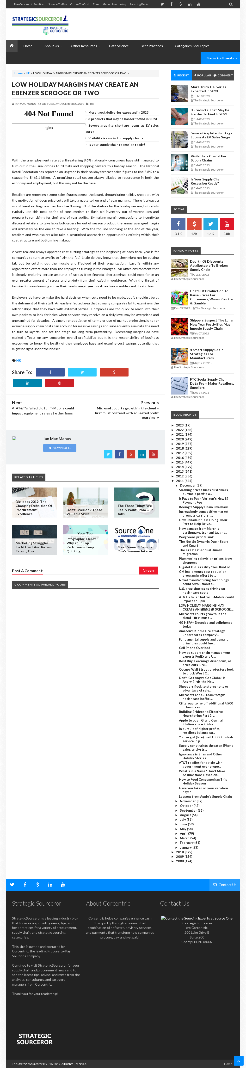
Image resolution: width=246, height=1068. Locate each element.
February (187, 843)
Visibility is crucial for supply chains (115, 138)
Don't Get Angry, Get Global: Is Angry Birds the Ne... (202, 680)
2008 (180, 861)
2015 (180, 462)
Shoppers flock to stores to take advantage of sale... (203, 688)
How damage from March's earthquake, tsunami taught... (203, 530)
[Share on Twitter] (82, 372)
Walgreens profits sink (196, 537)
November (188, 801)
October (187, 806)
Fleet (96, 4)
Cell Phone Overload (194, 648)
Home (18, 73)
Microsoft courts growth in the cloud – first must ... (202, 616)
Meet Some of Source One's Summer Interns (135, 549)
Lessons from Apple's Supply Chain (205, 796)
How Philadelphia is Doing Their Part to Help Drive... (203, 522)
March (185, 838)
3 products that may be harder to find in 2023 (122, 119)
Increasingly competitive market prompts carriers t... (203, 513)
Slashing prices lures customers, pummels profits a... (204, 492)
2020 (180, 439)
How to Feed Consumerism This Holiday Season (203, 781)
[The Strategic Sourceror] (40, 24)
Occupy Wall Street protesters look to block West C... (206, 671)
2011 (180, 481)
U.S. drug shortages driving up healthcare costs (202, 590)
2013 (180, 471)
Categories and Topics (192, 46)
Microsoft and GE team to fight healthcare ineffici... (202, 697)
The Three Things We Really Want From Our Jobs (135, 510)
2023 (180, 425)
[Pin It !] (59, 383)
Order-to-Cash (80, 4)
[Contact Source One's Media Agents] (197, 918)
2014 (180, 467)
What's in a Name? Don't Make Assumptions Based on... (202, 773)
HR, (92, 103)
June (184, 824)
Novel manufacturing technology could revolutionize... (204, 582)
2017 (180, 453)
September (189, 810)
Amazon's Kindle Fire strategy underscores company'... (202, 633)
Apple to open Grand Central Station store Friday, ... (201, 722)
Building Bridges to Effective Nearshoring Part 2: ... (201, 713)
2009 (180, 856)
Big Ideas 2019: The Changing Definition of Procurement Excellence (34, 508)
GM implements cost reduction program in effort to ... (202, 573)
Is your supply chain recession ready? (116, 145)
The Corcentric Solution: (29, 4)
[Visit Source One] (114, 372)
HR (28, 73)
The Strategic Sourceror (27, 1064)
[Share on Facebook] (50, 372)
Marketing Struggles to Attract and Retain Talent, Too (34, 547)
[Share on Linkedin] (27, 383)
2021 (180, 434)
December (188, 485)
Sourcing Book (138, 4)
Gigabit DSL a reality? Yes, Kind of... (205, 567)
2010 (180, 852)
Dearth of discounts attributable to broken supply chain (209, 265)
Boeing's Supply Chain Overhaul (203, 507)
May (183, 829)
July (183, 819)
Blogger (148, 570)
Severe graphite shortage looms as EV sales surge (211, 135)
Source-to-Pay (57, 4)
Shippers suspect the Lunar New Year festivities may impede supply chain (212, 324)
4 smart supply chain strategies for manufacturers (206, 354)
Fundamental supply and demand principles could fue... (203, 641)
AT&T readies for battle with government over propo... (200, 764)
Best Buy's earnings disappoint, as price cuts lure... (205, 663)
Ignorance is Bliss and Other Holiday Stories (200, 756)
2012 (180, 476)
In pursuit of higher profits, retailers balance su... (199, 731)
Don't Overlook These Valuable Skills (84, 512)
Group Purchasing (114, 4)
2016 (180, 458)
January (186, 847)
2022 (180, 430)
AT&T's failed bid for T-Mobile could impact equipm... (206, 599)
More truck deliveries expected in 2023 (118, 112)
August (186, 815)
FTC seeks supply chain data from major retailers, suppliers (212, 383)
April (184, 833)
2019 (180, 444)
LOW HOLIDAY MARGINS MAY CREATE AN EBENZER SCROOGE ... (206, 607)
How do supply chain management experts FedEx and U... (204, 654)
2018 (180, 448)
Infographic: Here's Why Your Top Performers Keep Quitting (82, 545)
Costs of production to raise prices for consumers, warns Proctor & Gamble (211, 297)
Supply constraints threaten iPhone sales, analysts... (206, 747)
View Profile (62, 447)
